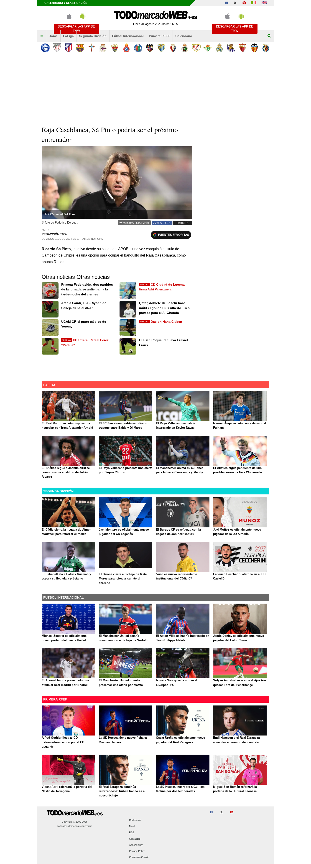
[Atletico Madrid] (68, 48)
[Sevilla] (242, 48)
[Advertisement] (155, 88)
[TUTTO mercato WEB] (254, 3)
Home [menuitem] (53, 36)
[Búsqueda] (269, 36)
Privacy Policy (137, 851)
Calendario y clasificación (65, 3)
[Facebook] (226, 3)
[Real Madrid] (219, 48)
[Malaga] (161, 48)
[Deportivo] (103, 48)
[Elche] (115, 48)
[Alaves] (45, 48)
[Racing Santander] (184, 48)
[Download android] (83, 18)
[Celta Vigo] (91, 48)
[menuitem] (41, 36)
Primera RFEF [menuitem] (159, 36)
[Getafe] (138, 48)
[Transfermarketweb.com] (264, 3)
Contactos (134, 838)
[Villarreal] (265, 48)
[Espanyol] (126, 48)
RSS (131, 832)
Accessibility (136, 845)
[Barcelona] (80, 48)
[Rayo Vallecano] (196, 48)
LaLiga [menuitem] (68, 36)
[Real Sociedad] (231, 48)
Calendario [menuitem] (183, 36)
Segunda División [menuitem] (93, 36)
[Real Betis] (207, 48)
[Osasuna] (173, 48)
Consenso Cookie (139, 857)
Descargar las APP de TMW (76, 29)
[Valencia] (254, 48)
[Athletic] (56, 48)
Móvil (132, 826)
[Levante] (149, 48)
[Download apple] (69, 18)
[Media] (244, 3)
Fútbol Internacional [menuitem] (128, 36)
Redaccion (135, 820)
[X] (235, 3)
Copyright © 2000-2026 (74, 821)
